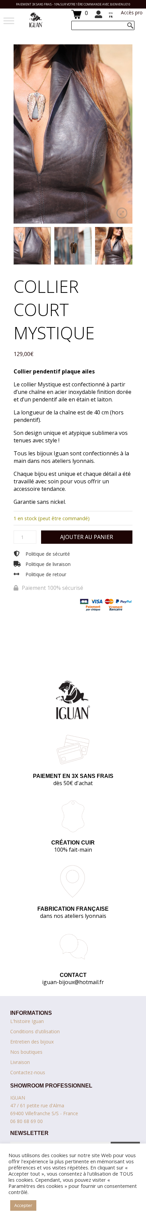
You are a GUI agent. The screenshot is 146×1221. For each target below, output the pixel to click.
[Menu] (8, 20)
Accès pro (132, 12)
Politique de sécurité (47, 554)
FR (111, 16)
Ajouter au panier (86, 537)
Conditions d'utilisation (35, 1031)
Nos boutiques (26, 1052)
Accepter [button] (23, 1205)
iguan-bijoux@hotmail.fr (73, 982)
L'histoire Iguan (27, 1021)
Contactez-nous (27, 1072)
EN (111, 13)
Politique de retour (45, 574)
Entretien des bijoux (32, 1041)
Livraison (20, 1062)
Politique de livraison (48, 564)
